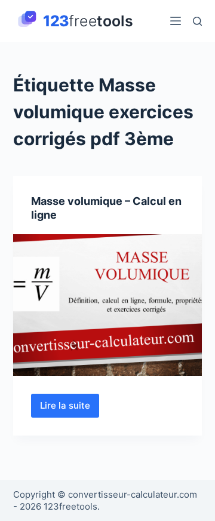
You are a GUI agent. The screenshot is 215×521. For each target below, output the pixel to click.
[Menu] (175, 21)
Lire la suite (69, 409)
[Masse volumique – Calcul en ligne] (107, 305)
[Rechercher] (197, 21)
